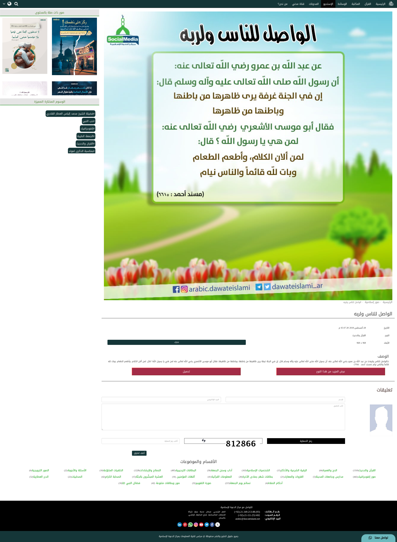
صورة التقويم (203, 483)
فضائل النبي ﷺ (131, 483)
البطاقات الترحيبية (186, 470)
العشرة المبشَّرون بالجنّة (149, 476)
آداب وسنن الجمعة (221, 470)
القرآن (368, 3)
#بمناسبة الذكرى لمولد (82, 151)
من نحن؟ (283, 3)
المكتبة (356, 3)
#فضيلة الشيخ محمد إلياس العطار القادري (70, 113)
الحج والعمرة (330, 470)
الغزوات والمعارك (293, 476)
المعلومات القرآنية (221, 476)
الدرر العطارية (41, 476)
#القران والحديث (85, 143)
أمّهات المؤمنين (185, 476)
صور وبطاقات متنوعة (167, 483)
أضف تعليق (139, 453)
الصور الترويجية (40, 470)
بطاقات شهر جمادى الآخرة (258, 476)
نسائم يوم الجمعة (240, 483)
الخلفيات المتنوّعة (113, 470)
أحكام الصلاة (275, 483)
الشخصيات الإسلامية (258, 470)
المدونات (314, 3)
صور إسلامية (372, 302)
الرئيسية (380, 3)
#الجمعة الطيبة (86, 136)
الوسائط (342, 3)
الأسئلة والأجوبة (77, 470)
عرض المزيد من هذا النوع (330, 371)
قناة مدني (298, 3)
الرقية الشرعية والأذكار (294, 470)
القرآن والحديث (367, 470)
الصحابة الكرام (113, 476)
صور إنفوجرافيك (367, 476)
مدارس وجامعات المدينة (329, 476)
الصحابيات (77, 476)
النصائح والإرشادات (150, 470)
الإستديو (328, 3)
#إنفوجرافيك (88, 128)
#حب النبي (89, 121)
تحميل (186, 371)
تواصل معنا (380, 538)
